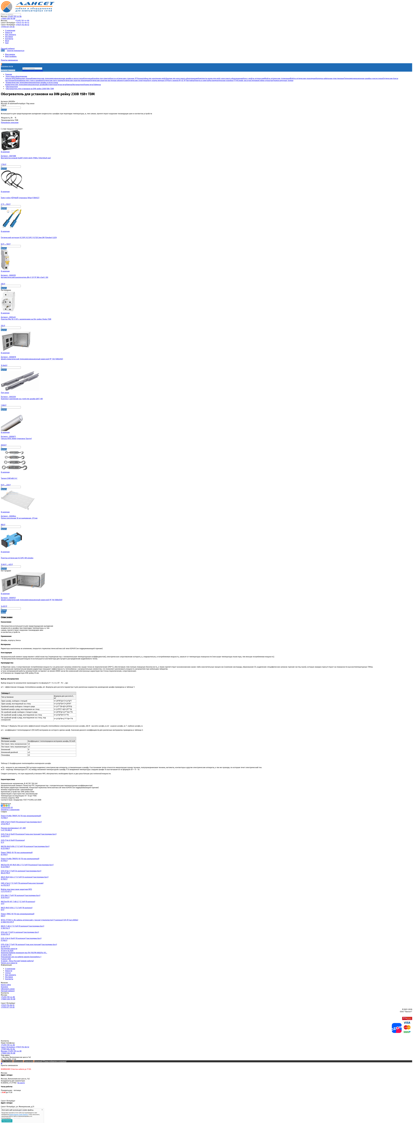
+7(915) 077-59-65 (8, 27)
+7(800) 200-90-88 (8, 19)
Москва (4, 1051)
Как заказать (10, 975)
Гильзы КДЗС (10, 78)
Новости (8, 971)
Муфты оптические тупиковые (277, 78)
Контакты (9, 979)
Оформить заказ (8, 989)
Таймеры (97, 85)
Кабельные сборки (23, 78)
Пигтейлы (190, 80)
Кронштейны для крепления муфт (151, 78)
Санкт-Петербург (8, 1047)
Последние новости (9, 949)
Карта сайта (6, 985)
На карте (21, 1083)
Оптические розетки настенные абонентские (109, 80)
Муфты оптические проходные (303, 78)
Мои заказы (10, 54)
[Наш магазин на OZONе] (396, 1032)
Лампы (69, 85)
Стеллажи (255, 80)
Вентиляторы (51, 85)
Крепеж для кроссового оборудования (182, 78)
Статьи (8, 973)
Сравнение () (7, 808)
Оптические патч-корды (53, 80)
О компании (10, 969)
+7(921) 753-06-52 (22, 23)
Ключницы (87, 78)
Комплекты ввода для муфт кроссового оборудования (220, 78)
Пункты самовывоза (9, 60)
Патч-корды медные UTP (157, 80)
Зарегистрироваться (15, 51)
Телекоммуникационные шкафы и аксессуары (363, 78)
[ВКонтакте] (2, 806)
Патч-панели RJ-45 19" (177, 80)
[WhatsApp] (7, 806)
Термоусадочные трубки (283, 80)
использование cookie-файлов (18, 1114)
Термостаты (88, 85)
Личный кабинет (8, 991)
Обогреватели (78, 85)
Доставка (9, 977)
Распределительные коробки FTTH (223, 80)
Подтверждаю (7, 1121)
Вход (3, 51)
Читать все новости (9, 963)
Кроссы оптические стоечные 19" (123, 78)
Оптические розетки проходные (76, 80)
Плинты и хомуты (201, 80)
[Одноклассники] (4, 806)
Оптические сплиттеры (137, 80)
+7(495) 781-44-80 (15, 16)
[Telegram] (9, 806)
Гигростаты (61, 85)
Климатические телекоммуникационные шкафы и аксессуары (57, 78)
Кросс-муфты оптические (253, 78)
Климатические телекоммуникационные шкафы (25, 85)
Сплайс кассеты (244, 80)
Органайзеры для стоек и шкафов (28, 80)
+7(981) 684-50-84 (8, 1049)
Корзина (4, 987)
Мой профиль (11, 56)
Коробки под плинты (101, 78)
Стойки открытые (266, 80)
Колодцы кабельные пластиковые (330, 78)
